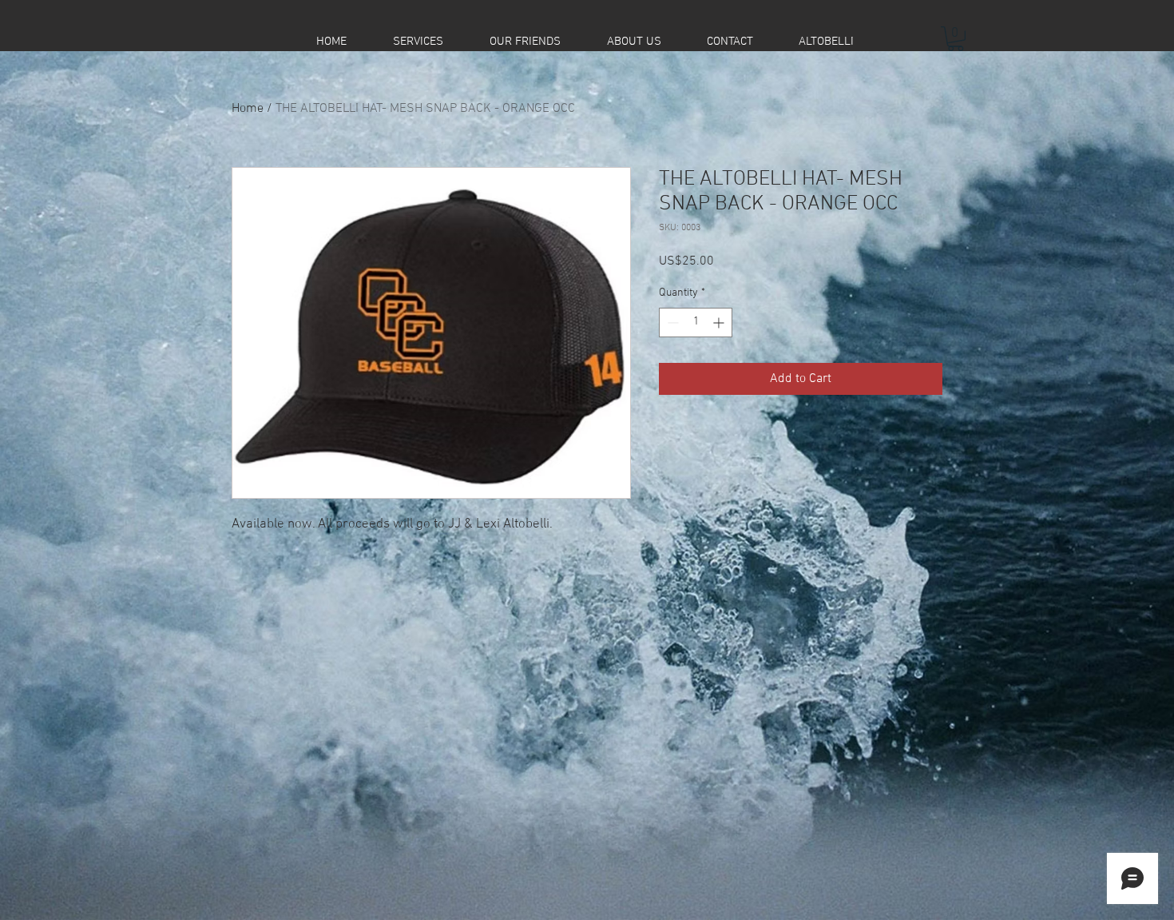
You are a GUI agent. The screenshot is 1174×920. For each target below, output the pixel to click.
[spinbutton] (695, 323)
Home (248, 109)
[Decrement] (671, 323)
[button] (955, 38)
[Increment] (720, 323)
